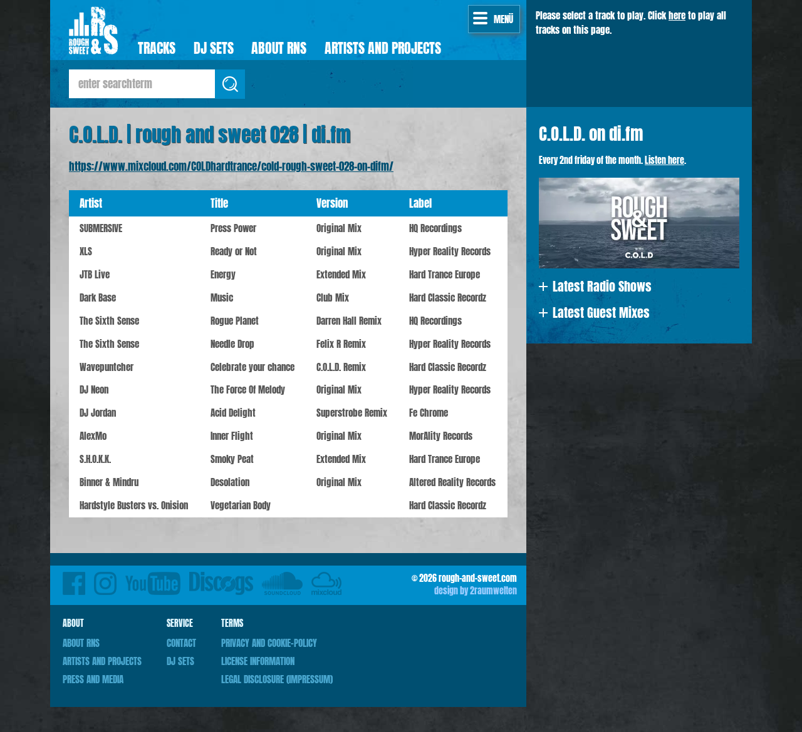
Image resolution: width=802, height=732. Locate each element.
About (73, 623)
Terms (232, 623)
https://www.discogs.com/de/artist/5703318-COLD (221, 580)
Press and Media (93, 679)
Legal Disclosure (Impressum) (277, 679)
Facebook (74, 580)
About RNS (278, 48)
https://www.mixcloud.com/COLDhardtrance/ (326, 580)
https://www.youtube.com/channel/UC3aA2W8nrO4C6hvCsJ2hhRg (152, 580)
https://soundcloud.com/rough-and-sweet (282, 580)
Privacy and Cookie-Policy (269, 643)
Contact (181, 643)
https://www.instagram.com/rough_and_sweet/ (105, 580)
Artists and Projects (383, 48)
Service (180, 623)
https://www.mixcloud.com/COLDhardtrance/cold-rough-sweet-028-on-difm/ (231, 166)
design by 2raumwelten (475, 590)
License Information (257, 661)
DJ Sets (214, 48)
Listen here (664, 160)
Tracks (156, 48)
